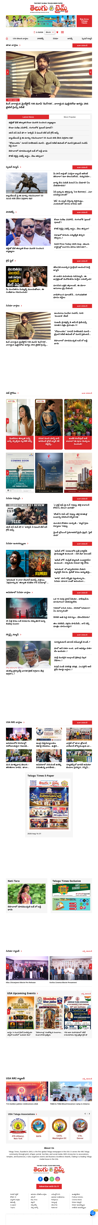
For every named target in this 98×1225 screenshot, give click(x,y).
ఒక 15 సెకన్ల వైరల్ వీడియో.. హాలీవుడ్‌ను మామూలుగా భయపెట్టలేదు (71, 600)
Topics (12, 1208)
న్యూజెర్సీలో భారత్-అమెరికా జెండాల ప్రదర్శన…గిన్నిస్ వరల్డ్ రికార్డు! (78, 768)
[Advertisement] (64, 369)
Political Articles (77, 1197)
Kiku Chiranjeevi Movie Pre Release (21, 983)
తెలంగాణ (54, 1205)
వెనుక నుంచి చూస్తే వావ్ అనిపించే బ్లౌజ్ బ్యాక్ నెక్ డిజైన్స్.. (49, 424)
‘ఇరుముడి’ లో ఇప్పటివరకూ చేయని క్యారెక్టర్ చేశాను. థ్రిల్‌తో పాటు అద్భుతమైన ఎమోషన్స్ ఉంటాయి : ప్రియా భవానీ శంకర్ (72, 572)
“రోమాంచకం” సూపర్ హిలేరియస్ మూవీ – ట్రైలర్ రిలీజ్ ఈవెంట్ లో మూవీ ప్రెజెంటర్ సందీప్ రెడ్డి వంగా (72, 334)
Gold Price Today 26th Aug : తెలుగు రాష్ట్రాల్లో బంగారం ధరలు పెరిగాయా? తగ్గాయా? (71, 247)
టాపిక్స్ (70, 39)
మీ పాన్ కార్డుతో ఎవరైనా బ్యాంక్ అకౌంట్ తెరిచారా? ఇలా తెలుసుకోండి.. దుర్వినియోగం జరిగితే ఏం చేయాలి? (72, 176)
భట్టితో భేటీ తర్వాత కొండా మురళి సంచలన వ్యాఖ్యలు (32, 122)
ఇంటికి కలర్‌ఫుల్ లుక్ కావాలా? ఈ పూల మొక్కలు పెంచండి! (78, 424)
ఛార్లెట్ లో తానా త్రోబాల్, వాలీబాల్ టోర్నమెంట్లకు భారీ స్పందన (78, 746)
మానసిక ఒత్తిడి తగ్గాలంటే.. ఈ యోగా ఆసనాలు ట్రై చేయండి (69, 287)
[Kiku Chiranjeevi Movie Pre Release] (27, 968)
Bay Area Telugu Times (84, 21)
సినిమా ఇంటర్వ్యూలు (78, 1205)
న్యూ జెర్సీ (34, 1205)
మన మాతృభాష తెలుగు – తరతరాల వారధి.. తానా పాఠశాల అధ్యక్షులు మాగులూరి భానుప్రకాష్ (17, 769)
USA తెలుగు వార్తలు (20, 39)
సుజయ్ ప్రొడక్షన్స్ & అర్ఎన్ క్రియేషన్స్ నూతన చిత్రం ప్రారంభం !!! (70, 324)
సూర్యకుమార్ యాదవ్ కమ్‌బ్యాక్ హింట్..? (72, 642)
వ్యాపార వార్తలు (15, 1200)
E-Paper (39, 32)
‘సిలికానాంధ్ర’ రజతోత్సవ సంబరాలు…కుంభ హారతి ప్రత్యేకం (49, 1016)
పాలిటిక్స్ (40, 39)
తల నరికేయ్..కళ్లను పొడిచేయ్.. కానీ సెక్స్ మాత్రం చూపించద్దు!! (71, 625)
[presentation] (7, 72)
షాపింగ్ (33, 1197)
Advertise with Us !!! (49, 1186)
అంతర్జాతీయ (76, 1195)
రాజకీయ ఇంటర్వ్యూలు (79, 1208)
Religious (54, 1200)
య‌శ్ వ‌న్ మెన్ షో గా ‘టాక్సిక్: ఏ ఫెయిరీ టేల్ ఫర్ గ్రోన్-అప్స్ (34, 133)
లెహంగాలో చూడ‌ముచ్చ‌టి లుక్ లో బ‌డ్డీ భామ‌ (28, 151)
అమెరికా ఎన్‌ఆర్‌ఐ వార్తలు (38, 1195)
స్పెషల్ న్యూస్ (87, 39)
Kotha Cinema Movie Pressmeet (63, 983)
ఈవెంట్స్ (12, 1203)
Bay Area (34, 1200)
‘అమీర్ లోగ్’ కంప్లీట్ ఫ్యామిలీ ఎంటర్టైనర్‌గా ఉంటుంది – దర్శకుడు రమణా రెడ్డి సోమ (72, 562)
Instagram (57, 1179)
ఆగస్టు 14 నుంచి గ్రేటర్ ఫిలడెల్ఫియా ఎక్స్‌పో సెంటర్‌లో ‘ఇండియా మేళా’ (20, 1016)
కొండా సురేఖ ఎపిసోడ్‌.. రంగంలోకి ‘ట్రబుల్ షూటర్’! (31, 128)
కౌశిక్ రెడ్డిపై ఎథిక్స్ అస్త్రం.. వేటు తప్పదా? (26, 156)
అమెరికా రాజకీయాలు (57, 1197)
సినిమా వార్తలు (13, 100)
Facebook (40, 1179)
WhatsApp (51, 1179)
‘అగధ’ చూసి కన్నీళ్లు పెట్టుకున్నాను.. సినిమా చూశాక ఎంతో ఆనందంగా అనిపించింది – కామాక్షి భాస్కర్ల (70, 581)
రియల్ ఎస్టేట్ (14, 1195)
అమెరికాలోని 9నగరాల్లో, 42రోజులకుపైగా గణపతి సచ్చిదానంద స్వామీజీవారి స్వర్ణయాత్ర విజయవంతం (17, 747)
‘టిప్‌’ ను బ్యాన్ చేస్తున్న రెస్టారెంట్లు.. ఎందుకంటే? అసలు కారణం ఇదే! (68, 203)
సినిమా (55, 39)
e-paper (13, 1205)
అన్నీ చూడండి (87, 951)
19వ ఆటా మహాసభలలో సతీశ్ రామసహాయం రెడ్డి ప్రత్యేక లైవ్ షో (77, 1016)
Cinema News (77, 1200)
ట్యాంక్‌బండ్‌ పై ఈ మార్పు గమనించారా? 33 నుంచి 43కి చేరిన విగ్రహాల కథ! (41, 138)
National (54, 1208)
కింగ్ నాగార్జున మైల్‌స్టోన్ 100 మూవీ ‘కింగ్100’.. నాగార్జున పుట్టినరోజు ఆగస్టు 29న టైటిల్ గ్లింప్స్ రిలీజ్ (26, 345)
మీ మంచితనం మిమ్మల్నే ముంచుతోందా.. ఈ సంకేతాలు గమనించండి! (25, 291)
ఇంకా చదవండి (82, 45)
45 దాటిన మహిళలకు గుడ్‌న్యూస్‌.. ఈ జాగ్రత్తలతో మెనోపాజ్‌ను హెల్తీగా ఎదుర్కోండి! (72, 278)
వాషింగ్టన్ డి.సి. (55, 1195)
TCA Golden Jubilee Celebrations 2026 (27, 1093)
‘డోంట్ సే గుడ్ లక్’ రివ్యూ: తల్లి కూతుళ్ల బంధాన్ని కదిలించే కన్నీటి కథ (70, 516)
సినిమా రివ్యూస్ (77, 1203)
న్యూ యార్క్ (34, 1208)
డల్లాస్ (33, 1203)
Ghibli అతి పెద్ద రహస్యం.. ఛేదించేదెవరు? (71, 617)
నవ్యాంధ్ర (54, 1203)
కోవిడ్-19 (13, 1197)
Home (7, 38)
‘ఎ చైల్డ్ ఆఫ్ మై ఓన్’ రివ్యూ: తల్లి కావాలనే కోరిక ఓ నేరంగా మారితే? (71, 506)
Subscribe (57, 32)
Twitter (46, 1179)
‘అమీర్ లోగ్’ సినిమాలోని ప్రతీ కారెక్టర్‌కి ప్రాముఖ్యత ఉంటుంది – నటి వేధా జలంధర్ (72, 552)
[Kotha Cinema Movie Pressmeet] (71, 968)
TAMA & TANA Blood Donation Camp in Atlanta (71, 1093)
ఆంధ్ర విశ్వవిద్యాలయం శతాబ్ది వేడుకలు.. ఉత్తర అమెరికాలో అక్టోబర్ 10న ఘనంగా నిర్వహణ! (47, 747)
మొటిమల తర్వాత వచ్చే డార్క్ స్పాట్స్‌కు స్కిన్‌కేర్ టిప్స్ (20, 424)
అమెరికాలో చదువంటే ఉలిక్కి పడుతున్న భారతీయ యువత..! (48, 768)
